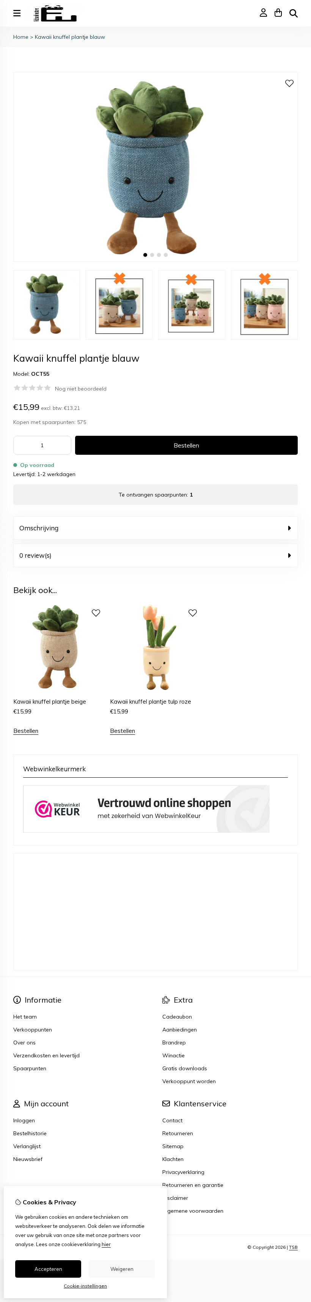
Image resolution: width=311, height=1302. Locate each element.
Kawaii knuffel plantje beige (49, 701)
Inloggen (24, 1120)
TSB (293, 1247)
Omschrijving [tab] (38, 528)
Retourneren (177, 1133)
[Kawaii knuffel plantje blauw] (155, 259)
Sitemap (173, 1146)
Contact (172, 1120)
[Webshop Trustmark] (146, 830)
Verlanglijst (27, 1146)
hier (106, 1244)
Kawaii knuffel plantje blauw (70, 36)
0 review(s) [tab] (35, 555)
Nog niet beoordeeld (81, 388)
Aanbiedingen (179, 1029)
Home (20, 36)
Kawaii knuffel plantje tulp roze (150, 701)
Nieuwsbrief (27, 1159)
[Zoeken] (293, 13)
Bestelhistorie (30, 1133)
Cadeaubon (177, 1016)
